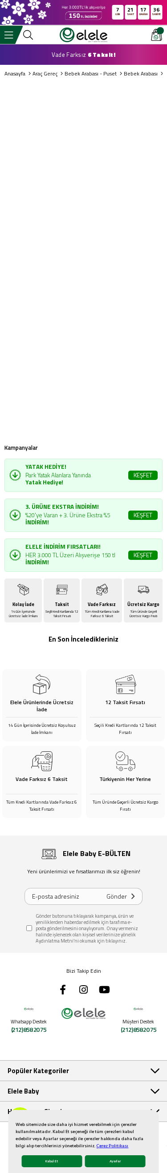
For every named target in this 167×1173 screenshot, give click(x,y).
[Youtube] (104, 989)
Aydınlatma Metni (54, 940)
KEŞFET (143, 475)
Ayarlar (115, 1161)
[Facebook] (62, 989)
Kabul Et (51, 1161)
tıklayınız (116, 940)
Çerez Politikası (112, 1145)
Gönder (116, 896)
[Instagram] (83, 989)
